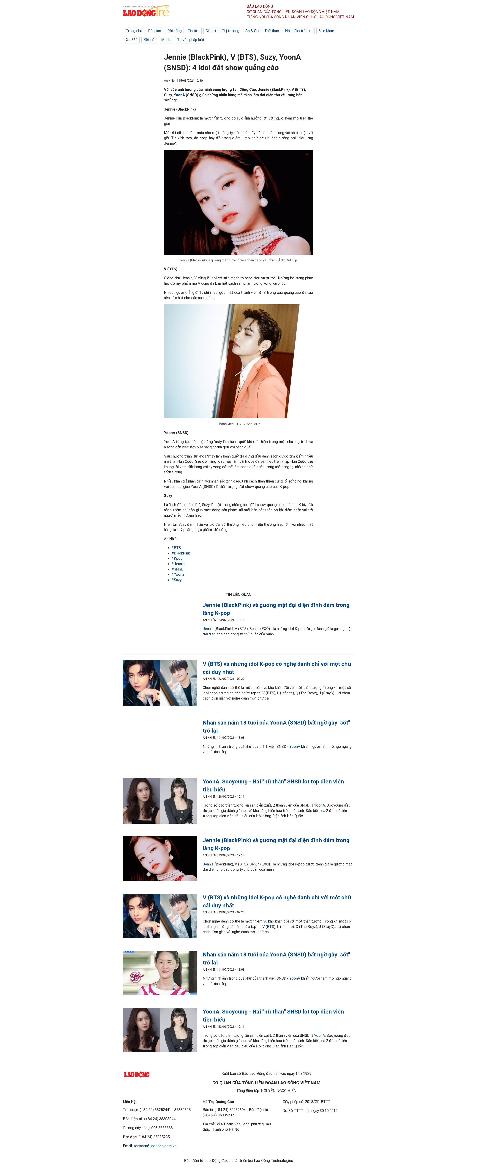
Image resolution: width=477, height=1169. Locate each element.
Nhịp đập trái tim (298, 31)
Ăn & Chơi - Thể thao (262, 31)
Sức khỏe (326, 31)
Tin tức (194, 31)
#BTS (176, 548)
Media (166, 39)
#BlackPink (180, 553)
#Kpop (177, 558)
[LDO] (160, 625)
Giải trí (211, 31)
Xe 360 (132, 39)
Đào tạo (154, 31)
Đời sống (174, 31)
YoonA (179, 95)
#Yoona (177, 574)
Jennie (208, 628)
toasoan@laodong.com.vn (155, 1146)
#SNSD (177, 569)
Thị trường (230, 31)
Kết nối (149, 39)
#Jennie (178, 564)
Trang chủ (134, 31)
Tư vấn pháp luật (190, 39)
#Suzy (176, 580)
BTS (270, 693)
